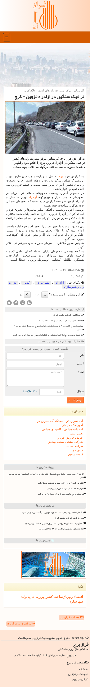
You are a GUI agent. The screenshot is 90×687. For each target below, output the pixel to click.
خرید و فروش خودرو (70, 437)
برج (61, 176)
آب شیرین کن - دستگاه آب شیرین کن (59, 421)
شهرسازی (43, 282)
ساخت (58, 596)
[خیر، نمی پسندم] (27, 295)
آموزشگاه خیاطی (72, 425)
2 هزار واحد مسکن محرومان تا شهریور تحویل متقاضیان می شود (54, 523)
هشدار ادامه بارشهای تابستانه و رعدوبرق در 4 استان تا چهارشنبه (53, 512)
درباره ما (83, 669)
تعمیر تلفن (76, 433)
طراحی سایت (74, 446)
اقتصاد (78, 596)
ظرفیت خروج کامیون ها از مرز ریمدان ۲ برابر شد (60, 494)
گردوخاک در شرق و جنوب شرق (68, 315)
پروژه (39, 596)
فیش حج (77, 450)
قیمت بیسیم (75, 454)
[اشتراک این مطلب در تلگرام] (23, 302)
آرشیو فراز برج (79, 679)
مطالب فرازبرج (70, 617)
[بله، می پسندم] (44, 295)
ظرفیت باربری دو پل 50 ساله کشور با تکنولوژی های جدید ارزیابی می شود (48, 335)
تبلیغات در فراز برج (77, 674)
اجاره (31, 596)
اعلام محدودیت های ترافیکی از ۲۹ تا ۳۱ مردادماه (60, 320)
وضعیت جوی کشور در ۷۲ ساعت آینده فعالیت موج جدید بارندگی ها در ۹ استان (48, 328)
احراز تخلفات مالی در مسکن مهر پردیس (65, 488)
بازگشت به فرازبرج (19, 623)
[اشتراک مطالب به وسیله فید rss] (29, 302)
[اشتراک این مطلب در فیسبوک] (16, 302)
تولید (24, 596)
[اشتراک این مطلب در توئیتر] (9, 302)
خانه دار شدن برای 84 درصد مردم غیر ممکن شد (60, 483)
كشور (26, 282)
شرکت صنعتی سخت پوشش (65, 441)
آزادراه (33, 197)
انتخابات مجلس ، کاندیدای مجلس (62, 429)
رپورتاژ (68, 596)
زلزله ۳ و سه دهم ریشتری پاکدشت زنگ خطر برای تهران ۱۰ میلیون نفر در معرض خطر (46, 476)
